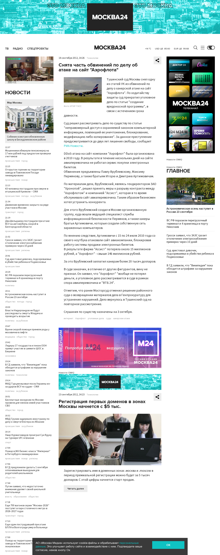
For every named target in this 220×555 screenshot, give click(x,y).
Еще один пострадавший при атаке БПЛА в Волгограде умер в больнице (26, 526)
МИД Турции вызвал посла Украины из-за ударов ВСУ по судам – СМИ (28, 385)
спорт (8, 442)
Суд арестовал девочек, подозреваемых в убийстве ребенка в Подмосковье (28, 260)
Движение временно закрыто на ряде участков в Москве (26, 206)
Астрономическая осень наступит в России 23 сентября (25, 296)
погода (25, 196)
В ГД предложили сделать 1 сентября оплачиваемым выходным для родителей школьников (26, 470)
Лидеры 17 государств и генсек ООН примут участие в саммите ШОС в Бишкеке (26, 348)
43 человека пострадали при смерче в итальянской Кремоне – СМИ (26, 190)
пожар (24, 180)
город (24, 161)
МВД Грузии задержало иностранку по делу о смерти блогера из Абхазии (27, 420)
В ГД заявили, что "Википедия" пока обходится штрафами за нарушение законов (26, 367)
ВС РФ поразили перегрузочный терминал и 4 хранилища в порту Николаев (24, 278)
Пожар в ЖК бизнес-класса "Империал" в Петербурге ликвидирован (27, 452)
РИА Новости (73, 146)
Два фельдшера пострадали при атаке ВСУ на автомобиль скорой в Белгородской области (27, 224)
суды (108, 318)
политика (9, 285)
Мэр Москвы (14, 102)
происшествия (12, 161)
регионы (25, 231)
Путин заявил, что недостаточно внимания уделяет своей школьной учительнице (25, 489)
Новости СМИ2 (66, 372)
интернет (68, 318)
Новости (17, 93)
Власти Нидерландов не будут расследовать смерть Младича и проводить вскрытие (24, 313)
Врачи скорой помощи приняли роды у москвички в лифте (27, 331)
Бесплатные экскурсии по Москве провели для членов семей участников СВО (27, 402)
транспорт (10, 212)
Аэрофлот (80, 318)
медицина (10, 337)
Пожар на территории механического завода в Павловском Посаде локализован (27, 543)
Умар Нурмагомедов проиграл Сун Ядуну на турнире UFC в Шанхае (28, 436)
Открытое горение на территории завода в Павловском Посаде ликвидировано (25, 172)
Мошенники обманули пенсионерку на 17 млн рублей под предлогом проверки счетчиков (28, 153)
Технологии (92, 58)
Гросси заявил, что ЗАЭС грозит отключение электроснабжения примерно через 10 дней (23, 243)
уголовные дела (96, 318)
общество (10, 302)
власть (8, 497)
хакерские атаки (121, 318)
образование (20, 497)
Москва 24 (110, 47)
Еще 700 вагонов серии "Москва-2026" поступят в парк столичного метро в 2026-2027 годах (27, 508)
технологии (21, 375)
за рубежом (36, 196)
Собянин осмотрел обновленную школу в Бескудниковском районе (26, 138)
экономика (10, 356)
